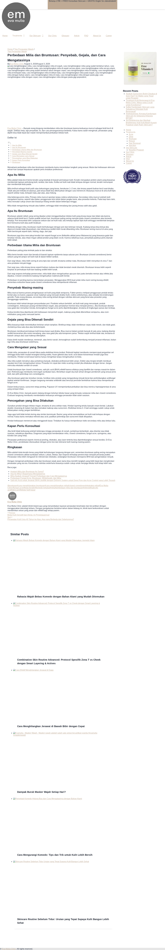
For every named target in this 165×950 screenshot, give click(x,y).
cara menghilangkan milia (56, 486)
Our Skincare (35, 36)
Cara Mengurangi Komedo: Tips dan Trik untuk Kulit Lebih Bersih (54, 855)
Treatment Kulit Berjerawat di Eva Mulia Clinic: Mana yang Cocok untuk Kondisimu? (140, 102)
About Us (97, 36)
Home (5, 36)
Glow (131, 137)
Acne (131, 134)
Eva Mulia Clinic (17, 64)
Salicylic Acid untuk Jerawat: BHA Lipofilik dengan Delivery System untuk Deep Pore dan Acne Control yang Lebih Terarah (62, 480)
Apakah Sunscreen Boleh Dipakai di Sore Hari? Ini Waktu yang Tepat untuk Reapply (141, 96)
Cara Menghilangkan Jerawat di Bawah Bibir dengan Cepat (51, 726)
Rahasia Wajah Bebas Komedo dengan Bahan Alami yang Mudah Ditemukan (60, 596)
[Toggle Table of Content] (9, 143)
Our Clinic (52, 36)
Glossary (65, 36)
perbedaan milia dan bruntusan (69, 488)
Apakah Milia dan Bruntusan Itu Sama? (27, 472)
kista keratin (29, 488)
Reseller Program (136, 150)
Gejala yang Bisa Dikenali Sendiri (24, 154)
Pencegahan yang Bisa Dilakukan (25, 158)
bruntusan (12, 486)
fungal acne (18, 488)
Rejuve (132, 141)
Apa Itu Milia (17, 145)
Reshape (133, 139)
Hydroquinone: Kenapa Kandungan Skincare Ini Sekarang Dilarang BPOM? (141, 116)
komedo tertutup (42, 488)
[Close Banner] (51, 6)
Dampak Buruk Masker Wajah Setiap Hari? (41, 792)
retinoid (86, 488)
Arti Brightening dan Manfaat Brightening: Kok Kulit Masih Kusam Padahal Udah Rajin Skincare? (141, 122)
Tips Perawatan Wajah (17, 51)
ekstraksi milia (92, 486)
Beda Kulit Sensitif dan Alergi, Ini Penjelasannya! (28, 514)
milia (52, 488)
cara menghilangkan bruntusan (31, 486)
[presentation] (63, 565)
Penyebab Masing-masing (22, 152)
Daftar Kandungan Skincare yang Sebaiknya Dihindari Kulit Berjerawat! (140, 109)
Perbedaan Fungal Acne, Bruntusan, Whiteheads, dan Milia (35, 478)
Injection (132, 145)
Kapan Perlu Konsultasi (21, 160)
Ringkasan (16, 162)
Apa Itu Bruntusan (19, 147)
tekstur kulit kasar (27, 490)
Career (109, 36)
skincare (15, 490)
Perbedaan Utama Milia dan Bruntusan (27, 150)
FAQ (86, 36)
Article (76, 36)
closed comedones (76, 486)
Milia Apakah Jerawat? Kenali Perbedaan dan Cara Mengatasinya (38, 476)
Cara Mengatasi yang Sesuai (23, 156)
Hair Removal (135, 143)
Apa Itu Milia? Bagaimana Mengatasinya (27, 474)
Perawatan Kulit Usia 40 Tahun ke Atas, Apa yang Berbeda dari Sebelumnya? (40, 518)
